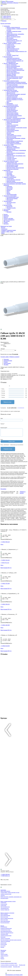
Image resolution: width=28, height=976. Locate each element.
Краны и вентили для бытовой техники (17, 127)
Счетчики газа (10, 157)
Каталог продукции (6, 23)
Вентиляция (10, 199)
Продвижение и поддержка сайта (14, 974)
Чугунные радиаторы (12, 84)
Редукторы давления (12, 117)
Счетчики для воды (12, 158)
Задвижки (9, 123)
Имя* (2, 418)
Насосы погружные (12, 71)
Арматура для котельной (10, 177)
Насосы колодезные (12, 67)
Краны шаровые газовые (13, 142)
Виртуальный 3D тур (6, 567)
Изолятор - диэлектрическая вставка (16, 118)
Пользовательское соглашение (6, 966)
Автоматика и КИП (9, 145)
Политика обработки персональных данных (9, 963)
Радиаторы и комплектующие (11, 80)
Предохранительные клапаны (14, 115)
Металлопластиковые (12, 198)
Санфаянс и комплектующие (14, 31)
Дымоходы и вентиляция (10, 195)
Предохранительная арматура (11, 106)
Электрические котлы (12, 50)
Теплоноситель (10, 88)
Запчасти (9, 54)
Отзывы (6, 222)
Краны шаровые (11, 129)
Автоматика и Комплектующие (15, 68)
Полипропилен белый (12, 95)
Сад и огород (7, 209)
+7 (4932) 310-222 (5, 560)
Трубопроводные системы (10, 90)
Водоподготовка (8, 205)
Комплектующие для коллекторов (15, 167)
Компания (6, 215)
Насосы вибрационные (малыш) (15, 76)
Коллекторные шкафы (12, 166)
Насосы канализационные (13, 66)
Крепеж (9, 190)
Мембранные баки (11, 75)
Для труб (9, 203)
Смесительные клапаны (13, 130)
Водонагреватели (8, 56)
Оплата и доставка (8, 218)
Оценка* (2, 423)
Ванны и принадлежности (13, 27)
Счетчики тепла (11, 159)
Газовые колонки (11, 46)
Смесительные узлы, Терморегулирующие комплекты (15, 163)
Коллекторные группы (12, 165)
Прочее (8, 193)
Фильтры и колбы (11, 207)
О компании (3, 951)
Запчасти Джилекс (11, 74)
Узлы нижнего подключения (14, 143)
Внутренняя (10, 171)
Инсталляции (10, 38)
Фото (2, 439)
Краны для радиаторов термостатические (12, 125)
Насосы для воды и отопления (7, 912)
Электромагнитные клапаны (14, 135)
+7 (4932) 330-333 (5, 604)
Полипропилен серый (12, 104)
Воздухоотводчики (11, 107)
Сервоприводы (10, 131)
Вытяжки (6, 210)
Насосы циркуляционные (13, 72)
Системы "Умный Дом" (13, 55)
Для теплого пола (11, 202)
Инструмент (10, 187)
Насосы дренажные (12, 64)
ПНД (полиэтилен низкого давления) (16, 94)
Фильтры (9, 133)
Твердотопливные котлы (13, 48)
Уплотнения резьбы (12, 194)
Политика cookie (22, 964)
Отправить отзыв (8, 448)
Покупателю (3, 950)
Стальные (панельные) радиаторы (15, 86)
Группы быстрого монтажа (13, 179)
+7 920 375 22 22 (5, 562)
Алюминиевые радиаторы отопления (16, 82)
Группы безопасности (12, 110)
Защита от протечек (12, 146)
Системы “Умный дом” (5, 909)
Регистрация (10, 1)
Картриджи (9, 206)
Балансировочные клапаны (13, 121)
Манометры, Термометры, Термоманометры (13, 148)
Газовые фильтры (11, 108)
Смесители (9, 32)
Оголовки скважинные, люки (14, 78)
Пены (8, 191)
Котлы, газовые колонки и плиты (12, 43)
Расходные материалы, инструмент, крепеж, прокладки (11, 939)
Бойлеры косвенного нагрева (14, 59)
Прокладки (9, 189)
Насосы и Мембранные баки (11, 63)
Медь (8, 102)
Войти (3, 1)
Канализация (7, 170)
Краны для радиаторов (12, 122)
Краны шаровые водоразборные (15, 141)
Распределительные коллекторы (15, 182)
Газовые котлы (10, 44)
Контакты (6, 223)
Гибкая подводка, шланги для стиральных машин (14, 41)
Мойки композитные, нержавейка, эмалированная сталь (15, 34)
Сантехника (7, 26)
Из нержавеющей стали (13, 197)
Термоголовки (10, 134)
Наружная (9, 173)
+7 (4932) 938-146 (6, 16)
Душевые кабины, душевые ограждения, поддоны (10, 892)
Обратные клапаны (11, 111)
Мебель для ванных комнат (13, 36)
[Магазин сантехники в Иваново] (9, 2)
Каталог (6, 214)
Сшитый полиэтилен (12, 96)
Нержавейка (10, 103)
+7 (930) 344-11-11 (6, 17)
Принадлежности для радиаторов (15, 87)
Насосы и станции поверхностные (15, 70)
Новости (6, 217)
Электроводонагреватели (13, 58)
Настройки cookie (16, 966)
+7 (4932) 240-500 (5, 625)
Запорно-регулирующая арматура (12, 119)
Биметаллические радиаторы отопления (17, 83)
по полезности (21, 407)
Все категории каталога (5, 922)
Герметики (9, 186)
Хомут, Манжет (10, 175)
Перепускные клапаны (12, 113)
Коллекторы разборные (12, 169)
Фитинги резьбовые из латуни (14, 98)
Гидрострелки (10, 178)
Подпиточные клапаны (12, 114)
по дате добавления (12, 407)
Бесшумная (9, 174)
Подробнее (3, 489)
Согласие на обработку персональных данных (9, 964)
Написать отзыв (7, 402)
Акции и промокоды (4, 955)
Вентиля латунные (11, 137)
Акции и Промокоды (9, 219)
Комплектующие (11, 181)
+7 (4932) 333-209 (5, 583)
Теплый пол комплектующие (11, 161)
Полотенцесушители (12, 39)
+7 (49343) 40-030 (5, 645)
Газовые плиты (10, 47)
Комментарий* (4, 427)
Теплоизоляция (7, 201)
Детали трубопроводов (12, 91)
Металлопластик (11, 92)
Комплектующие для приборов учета (16, 155)
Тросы (8, 79)
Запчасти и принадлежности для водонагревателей (15, 61)
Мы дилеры (7, 221)
